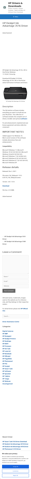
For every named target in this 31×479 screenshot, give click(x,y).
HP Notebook (6, 354)
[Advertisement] (15, 49)
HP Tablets (6, 376)
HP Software (6, 371)
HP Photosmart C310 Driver (11, 449)
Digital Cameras (7, 331)
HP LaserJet (6, 351)
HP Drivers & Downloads (15, 4)
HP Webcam (6, 381)
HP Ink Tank (6, 349)
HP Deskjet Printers (9, 339)
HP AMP (5, 333)
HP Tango (5, 379)
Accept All (15, 466)
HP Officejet (6, 356)
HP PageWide (7, 359)
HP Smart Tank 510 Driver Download (14, 441)
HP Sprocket (6, 374)
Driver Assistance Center (10, 322)
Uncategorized (7, 384)
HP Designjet (6, 336)
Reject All (15, 475)
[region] (15, 465)
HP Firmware (6, 346)
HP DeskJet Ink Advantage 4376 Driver (15, 444)
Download (5, 186)
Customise (15, 471)
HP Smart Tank (7, 369)
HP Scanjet (6, 366)
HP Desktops (6, 341)
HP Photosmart (7, 361)
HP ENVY (5, 344)
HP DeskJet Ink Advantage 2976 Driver (15, 446)
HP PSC (4, 364)
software (24, 119)
